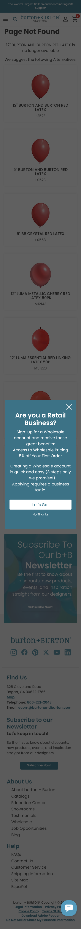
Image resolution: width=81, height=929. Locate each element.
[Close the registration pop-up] (69, 407)
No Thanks (40, 514)
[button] (69, 908)
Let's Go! (40, 505)
